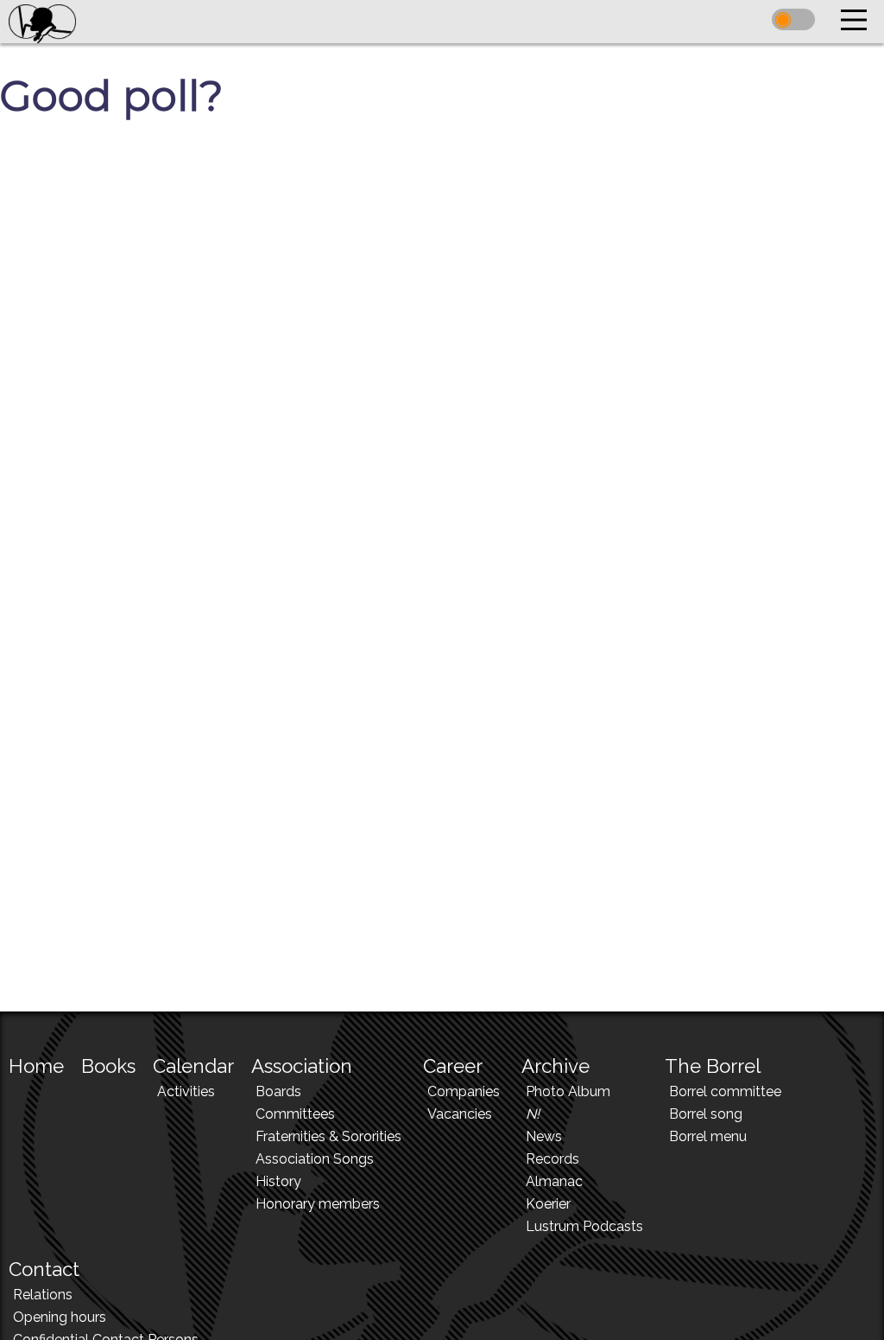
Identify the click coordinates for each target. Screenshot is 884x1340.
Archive (555, 1066)
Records (552, 1159)
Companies (463, 1091)
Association (301, 1066)
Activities (186, 1091)
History (278, 1181)
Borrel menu (708, 1136)
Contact (44, 1269)
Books (108, 1066)
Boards (278, 1091)
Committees (295, 1114)
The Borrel (713, 1066)
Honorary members (318, 1204)
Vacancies (459, 1114)
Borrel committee (725, 1091)
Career (453, 1066)
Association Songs (315, 1159)
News (544, 1136)
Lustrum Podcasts (584, 1226)
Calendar (193, 1066)
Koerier (548, 1204)
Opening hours (59, 1317)
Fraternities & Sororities (328, 1136)
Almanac (554, 1181)
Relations (43, 1294)
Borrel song (705, 1114)
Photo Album (568, 1091)
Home (36, 1066)
